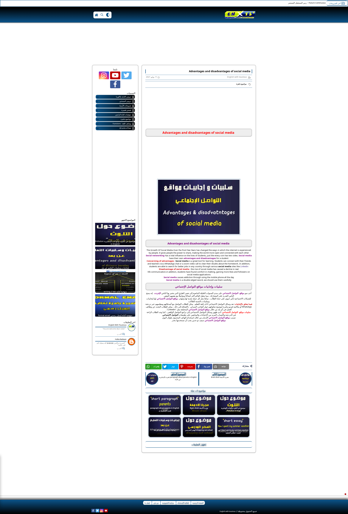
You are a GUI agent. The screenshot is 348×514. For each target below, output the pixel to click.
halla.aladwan (120, 339)
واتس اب (156, 366)
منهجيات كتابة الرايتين (114, 114)
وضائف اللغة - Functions (114, 123)
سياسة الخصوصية (168, 503)
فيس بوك (207, 366)
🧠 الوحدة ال (320, 2)
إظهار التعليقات (198, 444)
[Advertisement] (293, 45)
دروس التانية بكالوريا (114, 96)
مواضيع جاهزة (241, 84)
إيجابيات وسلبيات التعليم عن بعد (115, 267)
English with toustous (117, 325)
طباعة (224, 366)
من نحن (156, 503)
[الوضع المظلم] (108, 15)
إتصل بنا (147, 503)
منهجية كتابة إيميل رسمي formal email (115, 315)
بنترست (190, 366)
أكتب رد (119, 334)
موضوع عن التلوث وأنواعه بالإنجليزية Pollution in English (115, 242)
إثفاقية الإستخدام (183, 503)
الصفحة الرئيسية (197, 503)
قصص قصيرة (114, 110)
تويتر (173, 366)
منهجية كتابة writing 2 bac (115, 291)
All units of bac (114, 128)
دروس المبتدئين (114, 101)
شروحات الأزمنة (114, 105)
